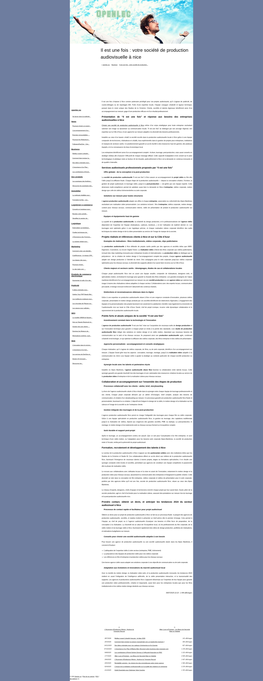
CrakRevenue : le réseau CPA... (82, 255)
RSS (97, 676)
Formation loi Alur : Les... (80, 200)
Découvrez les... (77, 363)
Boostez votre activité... (80, 214)
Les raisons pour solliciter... (81, 308)
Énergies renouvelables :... (81, 135)
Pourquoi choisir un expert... (81, 126)
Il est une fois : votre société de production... (133, 65)
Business (114, 65)
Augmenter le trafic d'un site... (82, 280)
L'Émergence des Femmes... (81, 237)
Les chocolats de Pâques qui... (82, 303)
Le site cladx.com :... (79, 269)
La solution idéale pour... (80, 241)
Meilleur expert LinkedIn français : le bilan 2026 (130, 638)
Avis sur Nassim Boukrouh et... (82, 322)
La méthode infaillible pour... (81, 195)
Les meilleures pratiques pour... (82, 299)
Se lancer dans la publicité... (81, 116)
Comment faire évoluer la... (81, 158)
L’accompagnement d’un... (81, 130)
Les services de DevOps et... (81, 354)
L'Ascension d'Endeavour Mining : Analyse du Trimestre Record (119, 630)
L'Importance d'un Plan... (80, 167)
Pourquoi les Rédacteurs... (81, 139)
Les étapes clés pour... (79, 260)
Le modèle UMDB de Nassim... (82, 317)
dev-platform (73, 679)
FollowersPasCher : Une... (80, 144)
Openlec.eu (78, 676)
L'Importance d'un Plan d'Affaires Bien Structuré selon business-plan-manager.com (141, 649)
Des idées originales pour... (81, 163)
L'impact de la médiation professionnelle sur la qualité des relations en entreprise (141, 666)
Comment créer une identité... (82, 251)
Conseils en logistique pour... (81, 209)
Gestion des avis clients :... (81, 326)
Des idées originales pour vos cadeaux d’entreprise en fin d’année (136, 645)
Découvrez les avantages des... (82, 186)
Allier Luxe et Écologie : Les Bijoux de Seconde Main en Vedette (174, 630)
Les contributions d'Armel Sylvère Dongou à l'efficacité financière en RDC (138, 652)
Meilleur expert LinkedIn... (80, 153)
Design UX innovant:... (79, 359)
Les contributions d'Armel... (81, 172)
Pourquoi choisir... (78, 264)
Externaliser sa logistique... (81, 228)
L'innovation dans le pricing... (81, 345)
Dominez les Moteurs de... (80, 331)
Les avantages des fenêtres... (82, 181)
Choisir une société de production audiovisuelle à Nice (123, 125)
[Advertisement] (147, 81)
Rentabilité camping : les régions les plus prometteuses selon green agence (139, 663)
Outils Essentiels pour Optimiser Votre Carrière (130, 670)
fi (78, 679)
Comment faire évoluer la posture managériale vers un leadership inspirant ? (139, 642)
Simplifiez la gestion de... (80, 218)
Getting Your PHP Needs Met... (82, 294)
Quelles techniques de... (80, 232)
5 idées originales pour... (80, 290)
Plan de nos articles (88, 676)
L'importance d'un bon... (80, 350)
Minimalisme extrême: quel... (81, 336)
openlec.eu (106, 65)
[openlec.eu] (131, 22)
